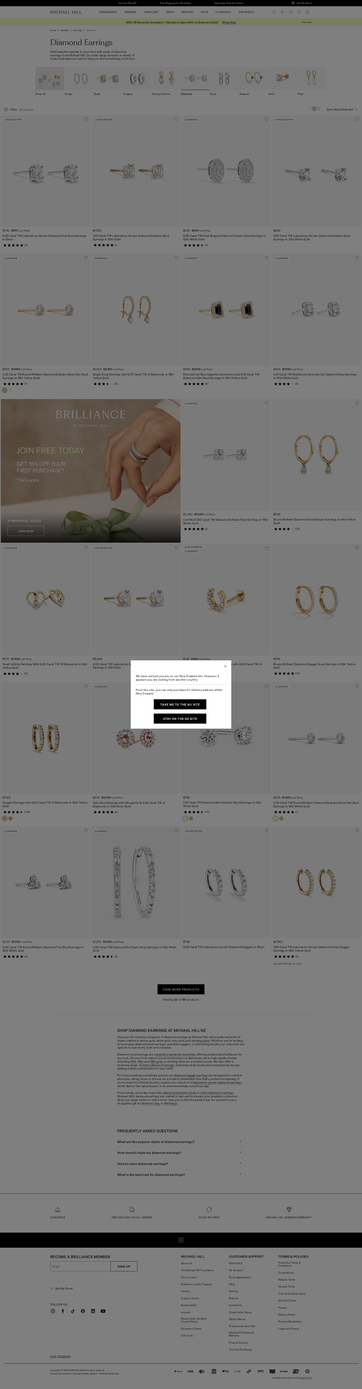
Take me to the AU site (180, 704)
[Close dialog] (225, 666)
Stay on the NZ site (180, 718)
